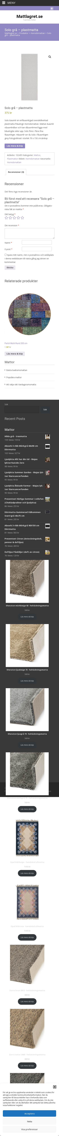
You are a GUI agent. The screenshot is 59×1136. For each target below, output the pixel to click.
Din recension (12, 225)
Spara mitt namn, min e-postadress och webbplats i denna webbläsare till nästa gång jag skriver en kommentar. (29, 258)
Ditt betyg (10, 214)
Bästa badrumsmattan (16, 370)
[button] (54, 1086)
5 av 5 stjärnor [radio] (22, 217)
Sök (6, 404)
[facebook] (52, 9)
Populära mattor (14, 377)
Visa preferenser (29, 1129)
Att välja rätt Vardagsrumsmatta (21, 384)
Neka (29, 1121)
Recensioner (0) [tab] (16, 172)
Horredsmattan (32, 158)
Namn (8, 242)
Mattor (37, 155)
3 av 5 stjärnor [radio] (14, 217)
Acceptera (29, 1113)
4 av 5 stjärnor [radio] (18, 217)
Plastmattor (12, 158)
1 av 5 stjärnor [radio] (6, 217)
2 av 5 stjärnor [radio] (10, 217)
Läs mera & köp (15, 145)
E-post (8, 249)
